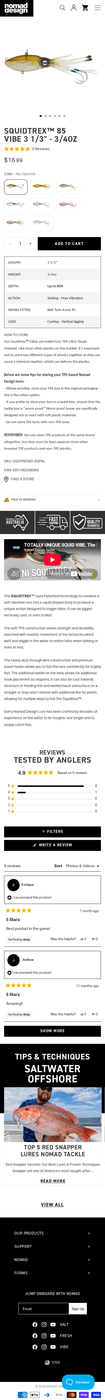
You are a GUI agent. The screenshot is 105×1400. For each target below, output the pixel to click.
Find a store (22, 479)
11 (54, 116)
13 (64, 116)
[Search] (62, 7)
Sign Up (78, 1309)
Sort (58, 866)
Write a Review (64, 846)
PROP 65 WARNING (23, 500)
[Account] (73, 7)
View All (52, 1205)
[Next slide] (95, 1136)
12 (59, 116)
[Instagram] (44, 1324)
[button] (52, 149)
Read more (53, 1181)
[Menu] (97, 8)
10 (50, 116)
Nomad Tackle (58, 1386)
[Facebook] (35, 1324)
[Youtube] (53, 1324)
